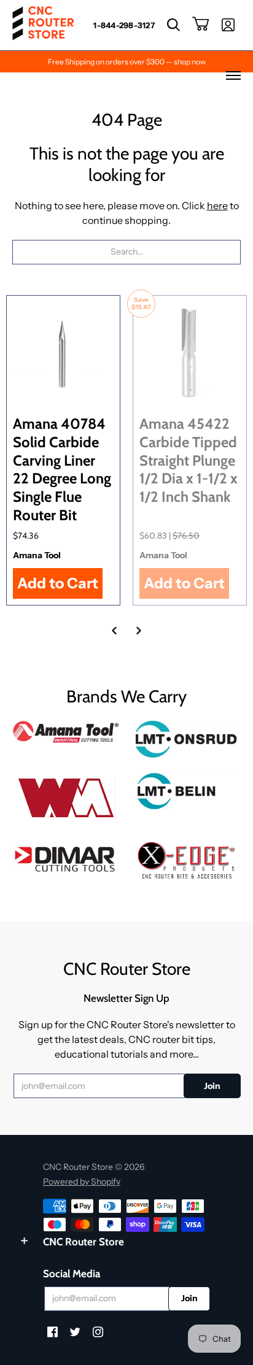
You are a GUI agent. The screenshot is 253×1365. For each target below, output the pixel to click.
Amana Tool (37, 555)
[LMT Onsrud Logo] (187, 739)
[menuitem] (124, 25)
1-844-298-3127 (124, 25)
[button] (173, 25)
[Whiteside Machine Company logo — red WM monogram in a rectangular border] (66, 798)
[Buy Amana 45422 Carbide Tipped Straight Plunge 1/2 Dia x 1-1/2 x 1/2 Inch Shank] (189, 352)
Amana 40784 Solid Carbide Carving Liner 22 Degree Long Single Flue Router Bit (62, 469)
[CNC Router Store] (43, 25)
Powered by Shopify (81, 1181)
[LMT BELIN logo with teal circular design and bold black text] (187, 791)
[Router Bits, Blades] (66, 857)
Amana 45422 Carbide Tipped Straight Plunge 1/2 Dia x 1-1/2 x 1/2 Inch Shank (188, 460)
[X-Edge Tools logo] (187, 861)
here (217, 205)
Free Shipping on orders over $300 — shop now (127, 61)
